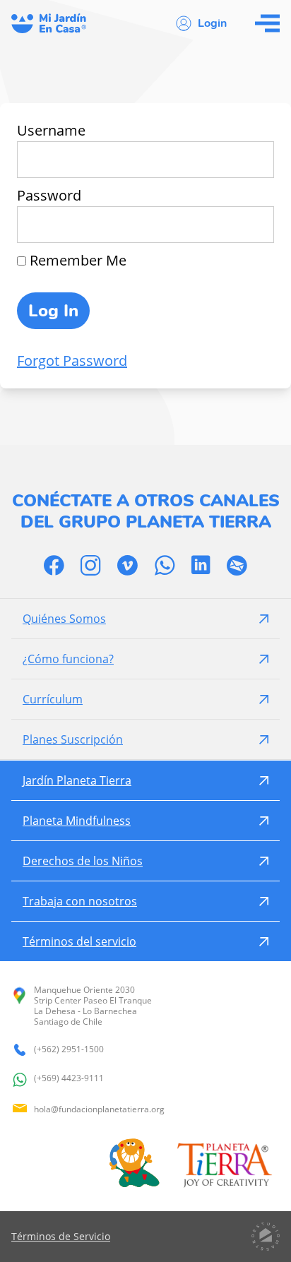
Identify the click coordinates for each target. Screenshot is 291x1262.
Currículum (53, 699)
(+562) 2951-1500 (69, 1049)
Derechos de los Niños (83, 861)
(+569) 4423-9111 (69, 1078)
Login (212, 23)
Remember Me (76, 260)
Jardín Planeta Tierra (77, 780)
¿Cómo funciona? (68, 659)
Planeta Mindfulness (77, 820)
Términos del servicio (79, 941)
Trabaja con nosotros (80, 901)
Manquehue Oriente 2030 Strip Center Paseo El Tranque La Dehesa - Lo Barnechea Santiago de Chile (93, 1005)
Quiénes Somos (64, 618)
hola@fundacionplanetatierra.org (99, 1109)
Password (49, 195)
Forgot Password (72, 360)
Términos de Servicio (60, 1236)
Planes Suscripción (73, 739)
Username (51, 130)
